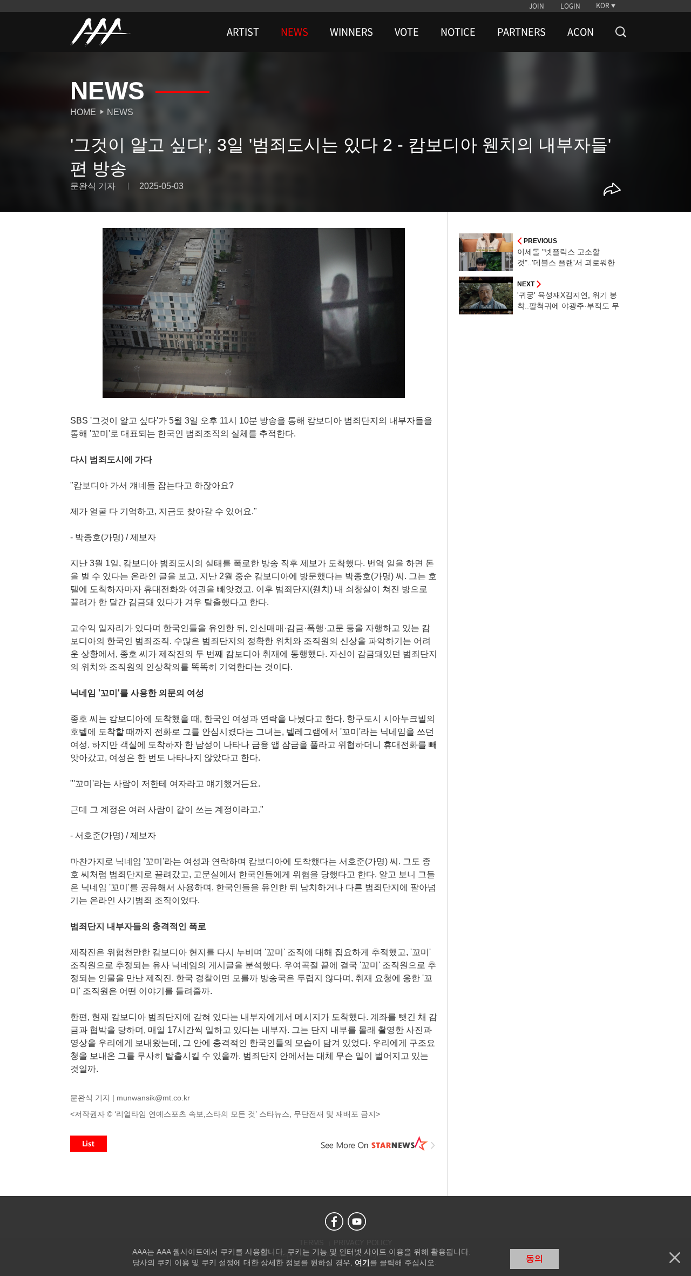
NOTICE (458, 32)
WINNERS (351, 32)
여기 (362, 1262)
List (88, 1144)
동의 (534, 1258)
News (120, 112)
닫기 (674, 1257)
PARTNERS (521, 32)
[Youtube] (357, 1221)
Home (83, 112)
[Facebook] (334, 1221)
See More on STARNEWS (378, 1144)
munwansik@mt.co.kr (153, 1097)
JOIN (536, 6)
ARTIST (243, 32)
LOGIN (570, 6)
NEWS (294, 32)
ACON (580, 32)
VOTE (407, 32)
